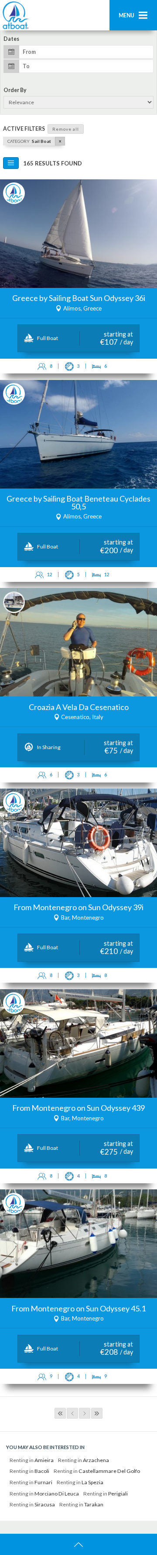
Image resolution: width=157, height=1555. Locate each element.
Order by (15, 90)
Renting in (32, 1460)
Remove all (65, 129)
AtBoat (15, 15)
